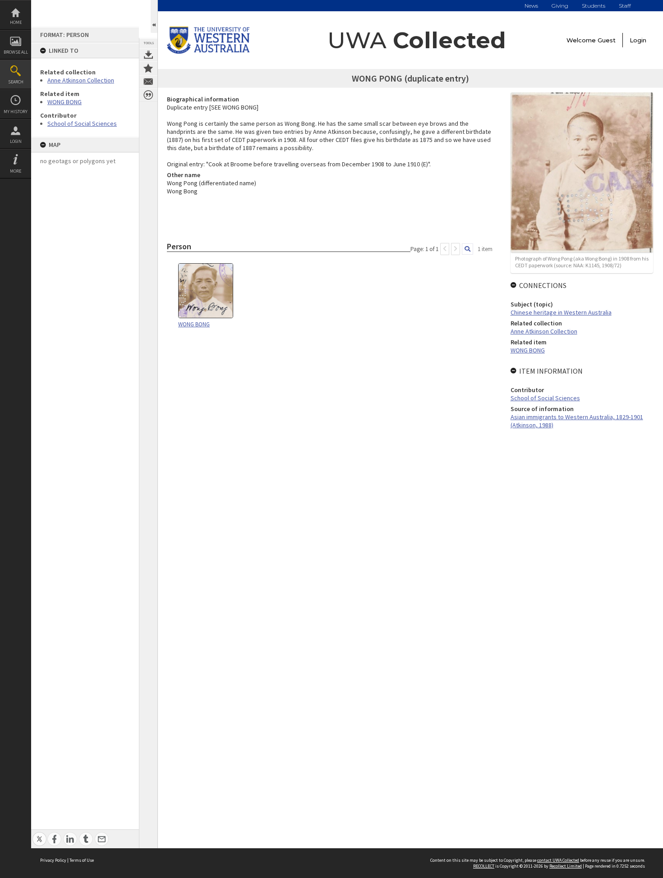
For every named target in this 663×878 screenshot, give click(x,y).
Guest (607, 40)
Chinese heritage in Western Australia (561, 312)
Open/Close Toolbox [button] (154, 16)
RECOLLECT (483, 866)
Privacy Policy (53, 860)
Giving (560, 5)
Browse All (16, 52)
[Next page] (455, 249)
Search (15, 82)
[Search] (467, 249)
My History (16, 111)
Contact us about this (148, 81)
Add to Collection (148, 68)
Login (16, 141)
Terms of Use (81, 860)
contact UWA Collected (558, 860)
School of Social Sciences (82, 123)
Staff (625, 5)
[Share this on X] (39, 834)
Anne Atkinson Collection (80, 80)
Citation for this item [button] (148, 95)
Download (148, 54)
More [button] (15, 171)
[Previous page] (444, 249)
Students (593, 5)
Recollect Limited (565, 866)
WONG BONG (64, 102)
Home (16, 22)
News (531, 5)
